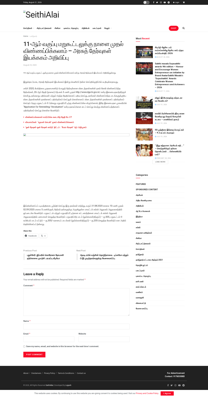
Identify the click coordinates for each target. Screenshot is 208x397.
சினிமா (57, 28)
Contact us (81, 373)
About (25, 373)
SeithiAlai (49, 385)
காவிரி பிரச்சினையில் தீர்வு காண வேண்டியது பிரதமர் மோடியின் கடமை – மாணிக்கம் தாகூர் (169, 116)
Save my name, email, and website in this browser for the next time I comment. (62, 346)
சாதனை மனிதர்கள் (144, 233)
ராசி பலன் (140, 281)
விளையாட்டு (141, 303)
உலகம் (138, 222)
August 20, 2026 (162, 57)
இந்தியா (139, 216)
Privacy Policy (49, 373)
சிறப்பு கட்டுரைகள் (44, 28)
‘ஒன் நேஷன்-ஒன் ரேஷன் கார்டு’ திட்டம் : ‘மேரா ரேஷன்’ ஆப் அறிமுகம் (56, 127)
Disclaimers (36, 373)
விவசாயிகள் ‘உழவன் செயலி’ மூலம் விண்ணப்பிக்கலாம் (49, 122)
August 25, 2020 (30, 65)
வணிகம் (139, 292)
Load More (160, 162)
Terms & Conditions (66, 373)
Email (26, 333)
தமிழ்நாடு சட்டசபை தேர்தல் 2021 (149, 260)
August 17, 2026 (162, 91)
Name (27, 321)
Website (82, 334)
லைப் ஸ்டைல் (141, 287)
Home (25, 36)
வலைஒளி (140, 297)
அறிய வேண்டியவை (144, 200)
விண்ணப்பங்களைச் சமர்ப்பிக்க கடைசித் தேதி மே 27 (48, 117)
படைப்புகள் (97, 28)
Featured (141, 184)
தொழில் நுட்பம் (142, 265)
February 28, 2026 (163, 158)
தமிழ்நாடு (33, 36)
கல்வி (138, 227)
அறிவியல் (85, 28)
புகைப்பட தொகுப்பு (71, 28)
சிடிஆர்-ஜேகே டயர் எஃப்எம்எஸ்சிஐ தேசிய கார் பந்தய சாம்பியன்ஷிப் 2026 (169, 50)
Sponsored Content (147, 189)
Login (177, 2)
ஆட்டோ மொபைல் (143, 211)
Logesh (68, 385)
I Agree (167, 393)
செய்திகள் (27, 28)
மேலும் (107, 28)
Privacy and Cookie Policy (147, 393)
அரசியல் (139, 195)
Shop (173, 28)
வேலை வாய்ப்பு (142, 308)
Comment (29, 285)
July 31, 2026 (161, 105)
